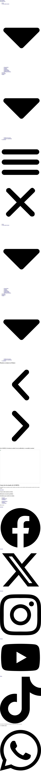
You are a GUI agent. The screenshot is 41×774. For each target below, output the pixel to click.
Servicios (3, 72)
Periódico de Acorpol (7, 137)
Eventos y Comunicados (8, 138)
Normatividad (6, 67)
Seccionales (4, 73)
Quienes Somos (4, 498)
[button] (20, 182)
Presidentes (6, 290)
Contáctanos (4, 139)
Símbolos (3, 502)
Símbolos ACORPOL (7, 71)
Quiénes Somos (6, 291)
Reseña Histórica (6, 70)
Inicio (3, 224)
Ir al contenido (2, 0)
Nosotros (5, 68)
